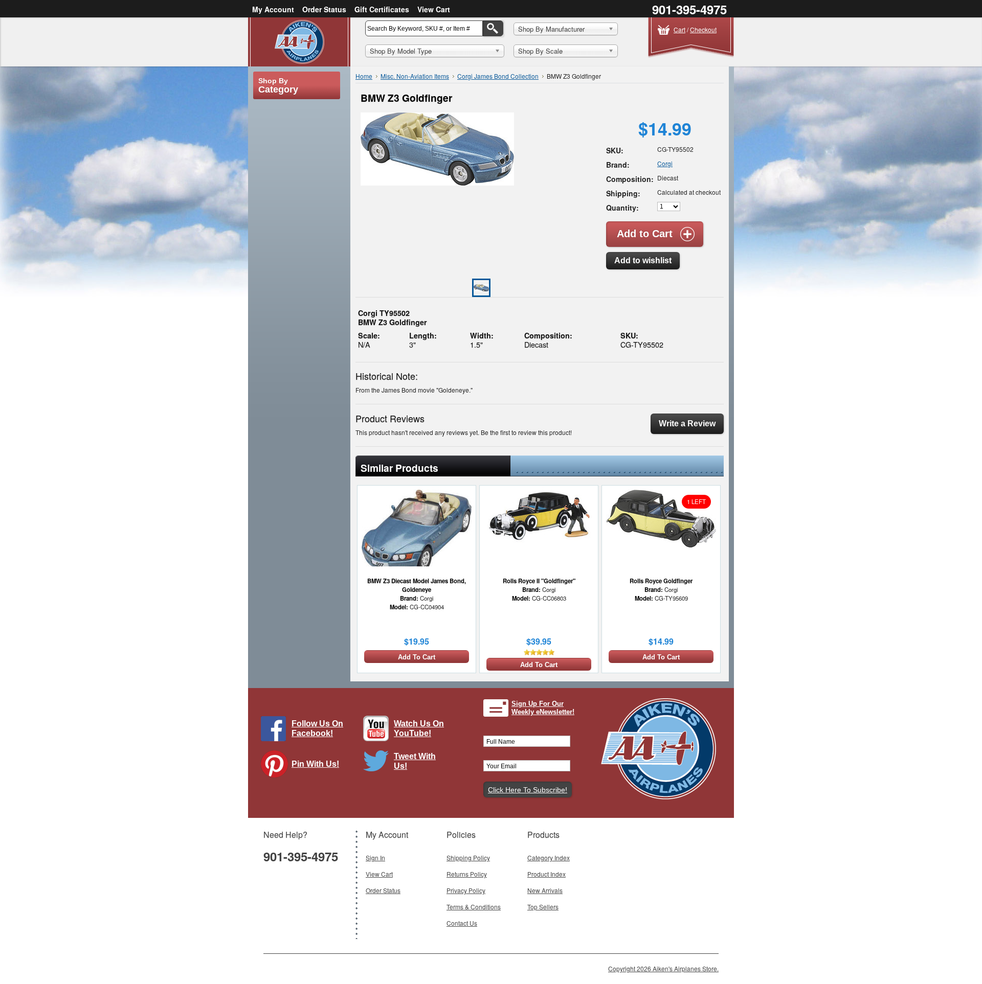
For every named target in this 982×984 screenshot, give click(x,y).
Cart (679, 29)
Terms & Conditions (474, 906)
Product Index (546, 873)
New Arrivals (545, 890)
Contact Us (462, 923)
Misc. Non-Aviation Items (415, 76)
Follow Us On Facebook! (317, 728)
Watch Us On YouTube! (419, 728)
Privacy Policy (466, 890)
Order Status (324, 9)
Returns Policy (467, 873)
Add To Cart (416, 657)
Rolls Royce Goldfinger (661, 581)
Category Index (548, 857)
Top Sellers (543, 906)
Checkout (703, 29)
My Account (273, 9)
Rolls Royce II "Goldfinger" (539, 581)
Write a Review (687, 423)
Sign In (375, 857)
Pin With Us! (315, 764)
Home (363, 76)
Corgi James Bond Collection (498, 76)
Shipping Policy (468, 857)
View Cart (433, 9)
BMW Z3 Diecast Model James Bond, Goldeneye (416, 585)
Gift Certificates (381, 9)
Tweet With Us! (415, 761)
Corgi (665, 163)
